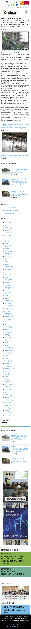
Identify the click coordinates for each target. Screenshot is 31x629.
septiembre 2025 (9, 237)
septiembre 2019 (9, 334)
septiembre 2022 (9, 287)
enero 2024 (8, 264)
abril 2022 (7, 293)
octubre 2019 (8, 332)
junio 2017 (8, 371)
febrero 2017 (8, 378)
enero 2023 (8, 280)
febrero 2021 (8, 311)
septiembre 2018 (9, 350)
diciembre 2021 (9, 300)
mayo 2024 (8, 258)
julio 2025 (7, 238)
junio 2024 (8, 256)
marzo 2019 (8, 342)
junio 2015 (8, 409)
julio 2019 (7, 336)
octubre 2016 (8, 384)
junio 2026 (8, 222)
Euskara (23, 7)
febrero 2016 (8, 396)
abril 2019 (7, 340)
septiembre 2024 (9, 253)
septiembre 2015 (9, 404)
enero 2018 (8, 361)
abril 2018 (7, 357)
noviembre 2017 (9, 365)
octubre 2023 (8, 269)
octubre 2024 (8, 251)
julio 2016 (7, 387)
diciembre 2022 (9, 282)
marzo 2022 (8, 295)
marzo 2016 (8, 394)
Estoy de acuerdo (15, 624)
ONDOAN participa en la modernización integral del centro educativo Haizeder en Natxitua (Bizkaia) (20, 170)
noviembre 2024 (9, 250)
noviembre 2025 (9, 233)
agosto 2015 (8, 405)
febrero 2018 (8, 360)
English (27, 7)
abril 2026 (7, 225)
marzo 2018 (8, 358)
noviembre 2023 (9, 267)
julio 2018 (7, 352)
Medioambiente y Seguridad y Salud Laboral (16, 212)
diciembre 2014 (9, 410)
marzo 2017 (8, 376)
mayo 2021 (8, 308)
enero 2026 (8, 230)
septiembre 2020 (9, 319)
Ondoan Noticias (9, 213)
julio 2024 (7, 254)
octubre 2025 (8, 235)
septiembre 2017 (9, 368)
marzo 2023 (8, 277)
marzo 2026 (8, 227)
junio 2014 (8, 415)
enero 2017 (8, 379)
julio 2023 (7, 272)
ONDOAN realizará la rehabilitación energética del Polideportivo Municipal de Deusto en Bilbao (19, 193)
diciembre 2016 (9, 381)
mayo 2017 (8, 373)
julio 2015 (7, 407)
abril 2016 (7, 392)
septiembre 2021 (9, 305)
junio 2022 (8, 290)
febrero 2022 (8, 297)
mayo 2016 (8, 391)
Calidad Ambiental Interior (12, 207)
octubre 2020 (8, 318)
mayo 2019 (8, 339)
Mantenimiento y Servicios (12, 210)
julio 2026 (7, 220)
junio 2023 (8, 274)
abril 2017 (7, 374)
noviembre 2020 (9, 316)
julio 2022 (7, 289)
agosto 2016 (8, 386)
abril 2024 (7, 259)
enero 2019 (8, 345)
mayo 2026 (8, 224)
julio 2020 (7, 321)
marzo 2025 (8, 243)
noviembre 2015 (9, 400)
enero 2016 (8, 397)
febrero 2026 (8, 229)
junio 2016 (8, 389)
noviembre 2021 (9, 302)
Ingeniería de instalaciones (12, 208)
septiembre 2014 (9, 412)
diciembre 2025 (9, 232)
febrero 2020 (8, 327)
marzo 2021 (8, 310)
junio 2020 (8, 323)
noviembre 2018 (9, 347)
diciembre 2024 (9, 248)
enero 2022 (8, 298)
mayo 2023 (8, 276)
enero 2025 (8, 246)
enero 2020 (8, 329)
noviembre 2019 (9, 331)
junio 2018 (8, 353)
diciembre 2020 (9, 314)
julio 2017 (7, 370)
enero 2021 (8, 313)
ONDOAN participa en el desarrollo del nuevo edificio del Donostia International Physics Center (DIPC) (19, 182)
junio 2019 (8, 337)
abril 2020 (7, 324)
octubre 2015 (8, 402)
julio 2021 (7, 306)
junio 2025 (8, 240)
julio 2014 (7, 413)
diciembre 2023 (9, 266)
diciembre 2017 (9, 363)
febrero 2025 (8, 245)
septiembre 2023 (9, 271)
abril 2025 (7, 242)
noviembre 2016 (9, 383)
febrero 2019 (8, 344)
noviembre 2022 (9, 284)
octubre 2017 (8, 366)
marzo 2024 (8, 261)
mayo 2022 (8, 292)
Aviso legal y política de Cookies (15, 626)
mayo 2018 (8, 355)
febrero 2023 (8, 279)
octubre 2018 (8, 349)
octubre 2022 (8, 285)
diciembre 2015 (9, 399)
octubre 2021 (8, 303)
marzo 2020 (8, 326)
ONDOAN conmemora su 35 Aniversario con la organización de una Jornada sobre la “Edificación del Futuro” (14, 155)
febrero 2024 (8, 263)
